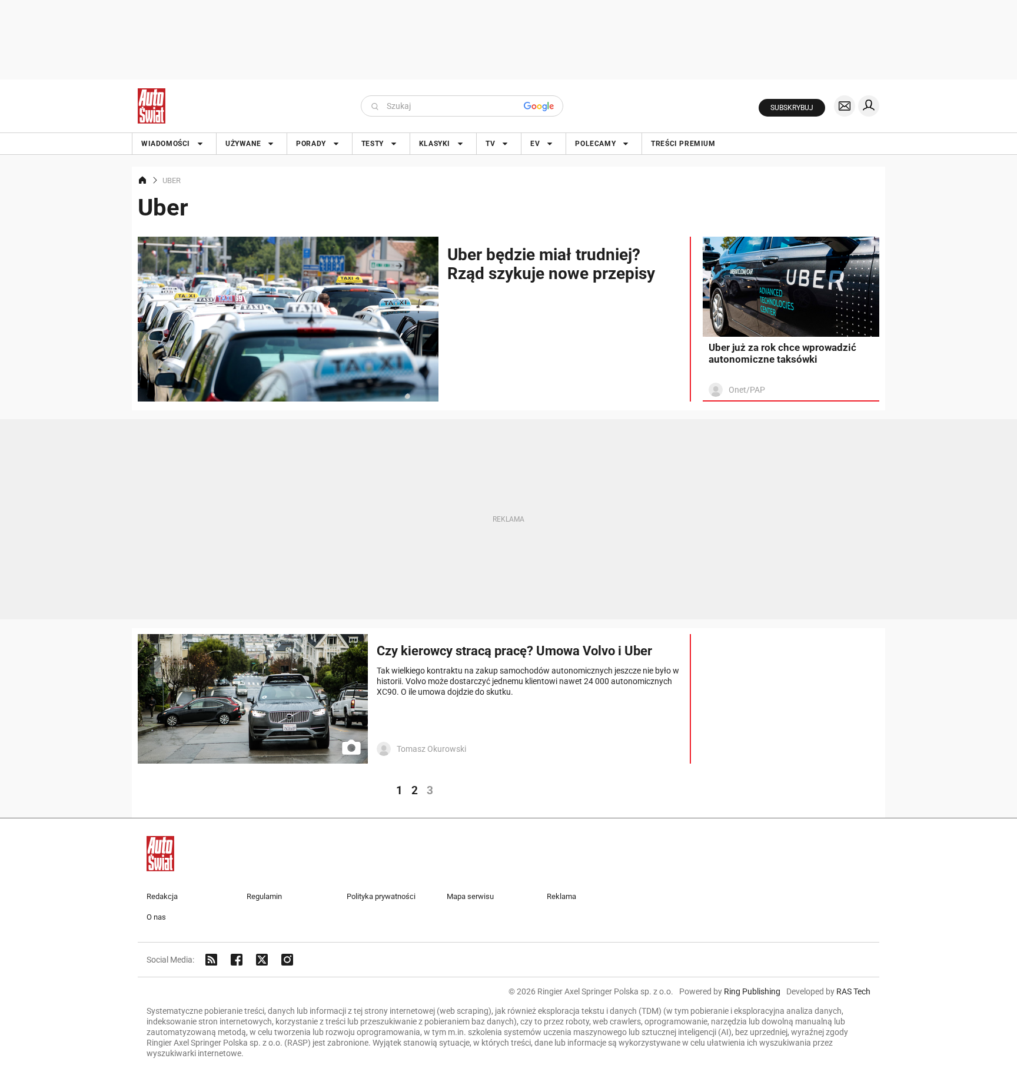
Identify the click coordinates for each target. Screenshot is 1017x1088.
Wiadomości (165, 144)
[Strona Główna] (151, 106)
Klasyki (434, 144)
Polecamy (595, 144)
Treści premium (683, 144)
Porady (311, 144)
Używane (243, 144)
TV (490, 144)
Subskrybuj (791, 108)
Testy (372, 144)
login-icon (868, 106)
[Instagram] (287, 959)
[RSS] (211, 959)
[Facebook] (236, 959)
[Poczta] (844, 106)
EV (535, 144)
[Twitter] (262, 959)
